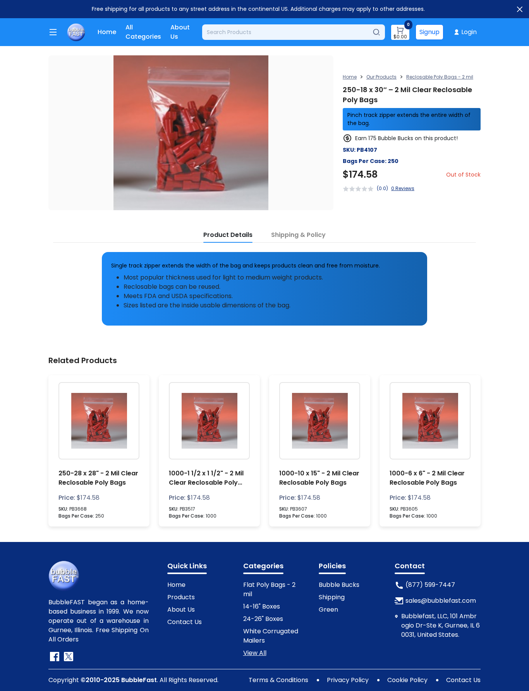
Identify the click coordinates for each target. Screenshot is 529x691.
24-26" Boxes (263, 618)
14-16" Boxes (261, 606)
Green (328, 609)
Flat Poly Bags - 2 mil (269, 589)
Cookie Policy (407, 680)
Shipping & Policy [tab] (298, 234)
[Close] (520, 9)
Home (107, 31)
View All (254, 652)
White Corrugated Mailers (270, 636)
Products (181, 597)
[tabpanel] (264, 285)
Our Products (381, 77)
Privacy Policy (348, 680)
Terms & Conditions (278, 680)
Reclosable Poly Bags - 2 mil (439, 77)
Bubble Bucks (339, 584)
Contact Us (184, 621)
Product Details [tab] (227, 234)
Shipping (332, 597)
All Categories (143, 32)
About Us (180, 32)
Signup (429, 31)
